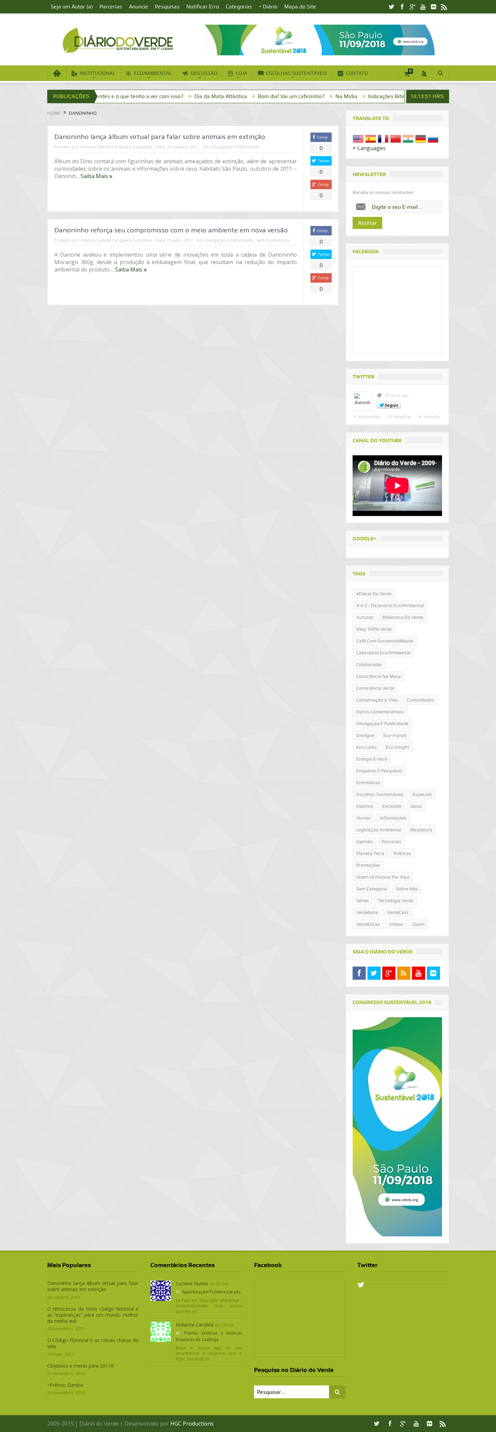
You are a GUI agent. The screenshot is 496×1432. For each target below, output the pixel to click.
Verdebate (367, 912)
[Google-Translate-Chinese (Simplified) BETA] (395, 138)
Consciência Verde (375, 688)
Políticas (402, 853)
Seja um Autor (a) (72, 6)
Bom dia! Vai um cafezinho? (231, 96)
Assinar (367, 223)
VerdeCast (398, 912)
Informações (393, 818)
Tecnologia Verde (395, 900)
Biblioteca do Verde (402, 617)
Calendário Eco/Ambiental (383, 652)
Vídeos (396, 924)
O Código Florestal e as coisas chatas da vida (93, 1343)
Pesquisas (167, 6)
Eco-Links (366, 747)
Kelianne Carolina (195, 1324)
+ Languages (369, 148)
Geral (416, 806)
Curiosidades (420, 700)
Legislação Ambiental (378, 829)
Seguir (391, 405)
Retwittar (402, 416)
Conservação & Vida (377, 700)
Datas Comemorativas (380, 711)
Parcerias (111, 6)
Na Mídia (286, 96)
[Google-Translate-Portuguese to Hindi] (408, 138)
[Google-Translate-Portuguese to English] (358, 138)
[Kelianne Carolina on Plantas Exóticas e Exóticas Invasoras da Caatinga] (160, 1331)
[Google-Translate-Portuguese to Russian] (433, 138)
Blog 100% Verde (399, 96)
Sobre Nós (407, 888)
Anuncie (138, 6)
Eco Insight (397, 747)
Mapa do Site (300, 6)
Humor (363, 818)
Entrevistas (368, 782)
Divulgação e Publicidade (235, 147)
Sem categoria (371, 888)
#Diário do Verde (373, 593)
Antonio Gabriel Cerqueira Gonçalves (116, 147)
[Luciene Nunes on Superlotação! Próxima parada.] (160, 1290)
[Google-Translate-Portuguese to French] (383, 138)
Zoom (418, 924)
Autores (364, 617)
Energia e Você (371, 759)
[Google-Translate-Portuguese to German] (420, 138)
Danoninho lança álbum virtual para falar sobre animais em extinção (159, 136)
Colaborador (369, 664)
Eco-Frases (395, 735)
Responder (369, 416)
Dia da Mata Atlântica (160, 96)
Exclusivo (392, 806)
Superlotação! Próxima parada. (212, 1292)
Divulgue (365, 735)
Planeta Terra (370, 853)
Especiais (422, 794)
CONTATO (357, 73)
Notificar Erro (202, 6)
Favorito (431, 416)
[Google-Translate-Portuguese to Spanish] (370, 138)
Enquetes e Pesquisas (379, 770)
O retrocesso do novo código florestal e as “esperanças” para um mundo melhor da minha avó (93, 1315)
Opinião (364, 841)
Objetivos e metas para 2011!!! (80, 1366)
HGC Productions (192, 1423)
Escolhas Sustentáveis (380, 794)
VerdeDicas (368, 924)
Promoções (368, 865)
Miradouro (421, 829)
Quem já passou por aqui (382, 877)
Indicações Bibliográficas (338, 96)
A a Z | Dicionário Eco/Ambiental (390, 605)
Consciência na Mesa (378, 676)
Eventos (364, 806)
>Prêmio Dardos (65, 1385)
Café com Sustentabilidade (384, 640)
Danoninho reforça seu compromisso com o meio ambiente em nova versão (171, 230)
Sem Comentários (273, 240)
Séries (362, 900)
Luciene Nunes (192, 1283)
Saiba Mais (95, 176)
